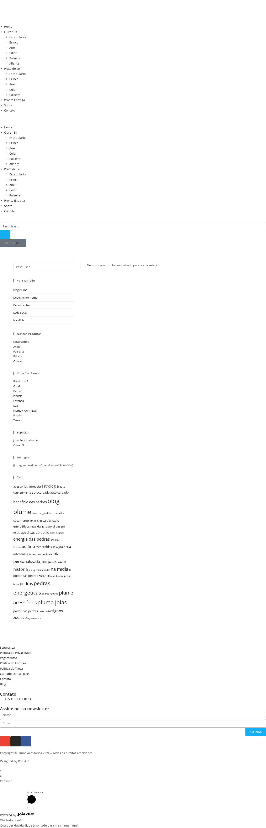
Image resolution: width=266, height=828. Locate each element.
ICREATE (24, 761)
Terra (16, 420)
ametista (34, 486)
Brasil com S (20, 381)
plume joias (52, 602)
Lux (15, 405)
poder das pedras (25, 611)
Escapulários (21, 342)
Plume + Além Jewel (25, 410)
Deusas (17, 391)
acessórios (20, 486)
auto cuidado (59, 492)
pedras (26, 583)
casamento (21, 520)
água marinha (34, 618)
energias (54, 539)
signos (57, 610)
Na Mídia (18, 320)
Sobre (8, 105)
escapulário (24, 546)
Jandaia (17, 396)
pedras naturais (50, 593)
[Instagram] (15, 741)
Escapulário (17, 37)
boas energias (39, 513)
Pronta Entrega (14, 100)
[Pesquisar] (5, 234)
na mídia (59, 569)
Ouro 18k (10, 32)
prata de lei (45, 611)
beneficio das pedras (30, 501)
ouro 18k (44, 576)
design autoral (46, 526)
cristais (42, 520)
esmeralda (43, 547)
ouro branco (57, 576)
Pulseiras (18, 351)
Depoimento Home (25, 297)
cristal (33, 526)
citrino (33, 520)
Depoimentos (21, 305)
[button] (133, 119)
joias (44, 562)
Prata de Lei (12, 69)
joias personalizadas (39, 570)
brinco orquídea (55, 513)
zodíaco (20, 617)
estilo (54, 547)
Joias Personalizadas (25, 440)
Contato (9, 110)
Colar (13, 53)
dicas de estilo (38, 532)
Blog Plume (20, 290)
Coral (16, 386)
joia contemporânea (39, 554)
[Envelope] (5, 741)
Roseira (17, 415)
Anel (12, 48)
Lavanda (18, 401)
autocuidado (41, 492)
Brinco (13, 42)
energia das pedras (31, 539)
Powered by (8, 815)
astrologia (50, 486)
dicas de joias (57, 532)
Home (8, 27)
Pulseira (15, 58)
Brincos (17, 356)
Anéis (16, 347)
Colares (17, 361)
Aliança (14, 63)
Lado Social (20, 312)
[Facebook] (26, 741)
